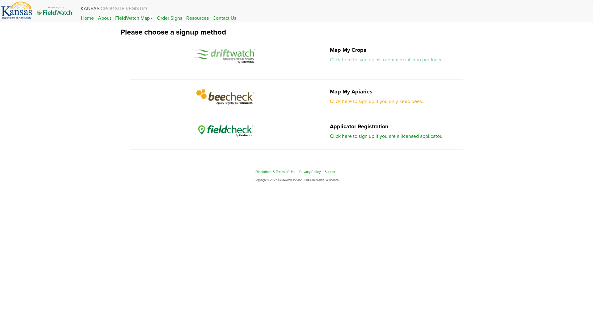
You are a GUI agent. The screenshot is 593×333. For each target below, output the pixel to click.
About (104, 18)
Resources (197, 18)
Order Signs (169, 18)
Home (87, 18)
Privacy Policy (310, 172)
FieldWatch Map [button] (132, 18)
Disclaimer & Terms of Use (275, 172)
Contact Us (224, 18)
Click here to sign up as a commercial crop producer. (386, 60)
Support (330, 172)
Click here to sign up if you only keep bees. (376, 101)
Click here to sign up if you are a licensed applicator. (386, 136)
